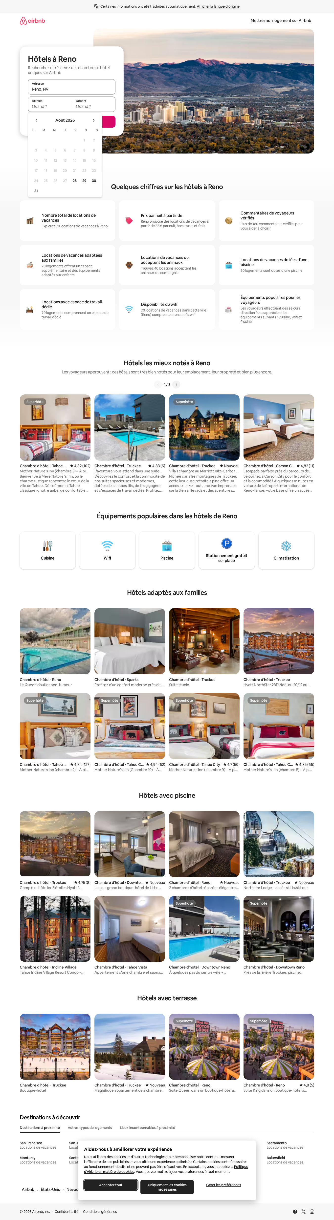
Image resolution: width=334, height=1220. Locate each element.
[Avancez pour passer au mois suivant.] (93, 120)
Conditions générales (100, 1211)
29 (84, 180)
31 (36, 191)
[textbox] (50, 106)
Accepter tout (110, 1185)
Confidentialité (66, 1211)
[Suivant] (176, 384)
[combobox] (71, 89)
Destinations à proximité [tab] (40, 1127)
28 (75, 180)
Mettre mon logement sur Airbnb (281, 20)
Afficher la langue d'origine (218, 6)
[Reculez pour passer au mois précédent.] (36, 120)
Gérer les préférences (223, 1185)
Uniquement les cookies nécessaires (167, 1187)
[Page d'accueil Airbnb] (32, 20)
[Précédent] (158, 384)
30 (94, 180)
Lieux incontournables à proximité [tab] (147, 1127)
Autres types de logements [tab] (90, 1127)
